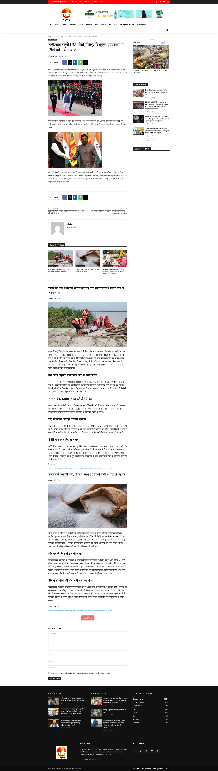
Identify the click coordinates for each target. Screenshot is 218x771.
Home (50, 36)
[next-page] (53, 279)
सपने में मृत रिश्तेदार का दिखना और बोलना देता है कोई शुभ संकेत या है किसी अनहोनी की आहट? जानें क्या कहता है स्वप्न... (157, 118)
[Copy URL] (85, 62)
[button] (167, 30)
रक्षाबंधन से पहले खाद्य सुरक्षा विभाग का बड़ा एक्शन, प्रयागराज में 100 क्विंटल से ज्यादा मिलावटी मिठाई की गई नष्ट (113, 271)
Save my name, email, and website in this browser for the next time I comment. (80, 673)
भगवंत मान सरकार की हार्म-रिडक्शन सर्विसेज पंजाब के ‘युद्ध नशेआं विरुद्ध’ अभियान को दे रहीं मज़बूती (71, 723)
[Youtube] (164, 2)
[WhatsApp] (80, 62)
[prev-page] (49, 279)
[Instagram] (156, 2)
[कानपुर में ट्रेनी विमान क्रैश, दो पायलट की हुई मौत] (96, 712)
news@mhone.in (95, 759)
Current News (58, 36)
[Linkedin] (75, 62)
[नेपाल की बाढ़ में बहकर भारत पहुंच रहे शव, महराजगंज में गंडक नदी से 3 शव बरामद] (60, 258)
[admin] (49, 56)
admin (55, 56)
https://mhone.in (71, 227)
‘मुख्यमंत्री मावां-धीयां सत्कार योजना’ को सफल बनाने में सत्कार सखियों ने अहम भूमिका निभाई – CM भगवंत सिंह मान (157, 131)
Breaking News (53, 266)
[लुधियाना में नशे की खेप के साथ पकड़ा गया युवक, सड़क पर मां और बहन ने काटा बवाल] (53, 701)
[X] (160, 2)
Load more (150, 140)
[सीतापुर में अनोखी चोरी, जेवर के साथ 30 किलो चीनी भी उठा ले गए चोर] (88, 258)
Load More (88, 618)
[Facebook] (153, 2)
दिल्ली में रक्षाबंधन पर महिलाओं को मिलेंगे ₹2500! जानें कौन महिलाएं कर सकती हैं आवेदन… (156, 92)
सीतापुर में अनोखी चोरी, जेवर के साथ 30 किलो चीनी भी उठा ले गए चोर (86, 474)
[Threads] (168, 2)
